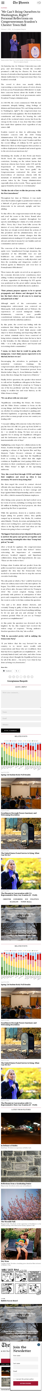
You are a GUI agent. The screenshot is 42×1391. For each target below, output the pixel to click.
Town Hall (26, 902)
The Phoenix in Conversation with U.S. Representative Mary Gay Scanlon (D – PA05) (19, 894)
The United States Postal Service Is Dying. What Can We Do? (20, 854)
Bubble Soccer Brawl (9, 1301)
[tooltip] (10, 676)
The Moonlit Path (8, 1222)
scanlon (14, 902)
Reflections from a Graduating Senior (16, 1184)
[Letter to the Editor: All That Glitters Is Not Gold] (21, 914)
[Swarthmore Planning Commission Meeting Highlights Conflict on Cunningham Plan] (21, 931)
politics (34, 899)
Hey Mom (5, 1261)
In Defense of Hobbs (9, 1146)
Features (4, 8)
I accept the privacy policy (24, 1379)
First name (16, 1356)
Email (15, 1371)
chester (7, 899)
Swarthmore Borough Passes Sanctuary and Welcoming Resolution (18, 814)
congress (18, 899)
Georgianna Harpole (20, 29)
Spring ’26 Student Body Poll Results (15, 775)
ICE (26, 899)
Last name (16, 1363)
